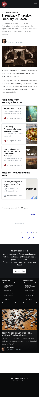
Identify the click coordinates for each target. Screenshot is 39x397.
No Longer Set (16, 378)
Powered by (29, 238)
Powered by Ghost (19, 381)
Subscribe (19, 271)
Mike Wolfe (12, 40)
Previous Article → (28, 280)
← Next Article (6, 280)
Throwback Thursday (10, 12)
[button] (35, 4)
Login (33, 214)
